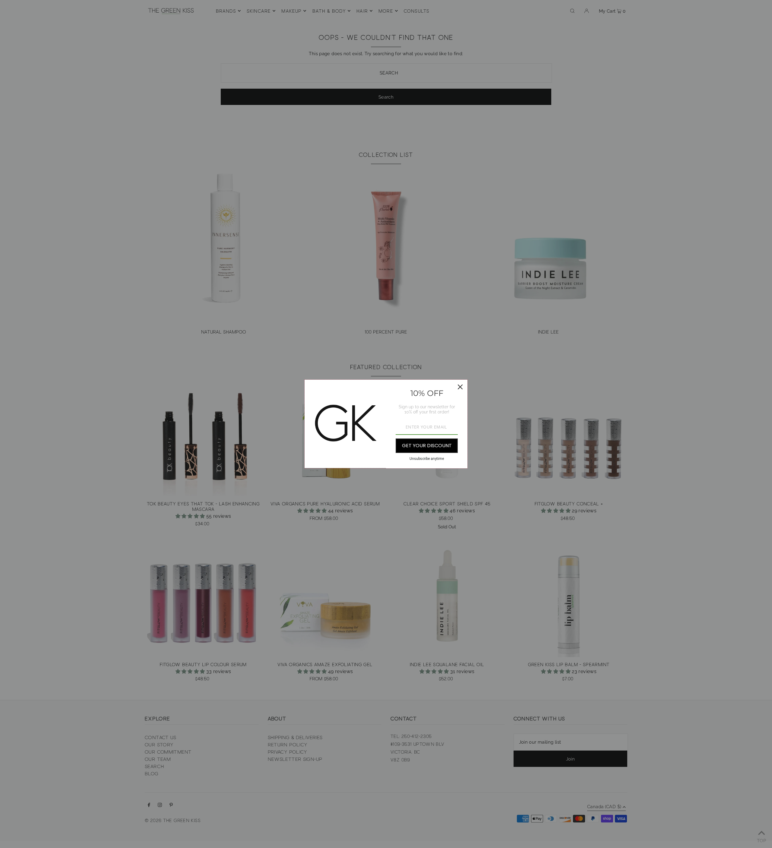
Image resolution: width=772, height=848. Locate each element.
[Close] (460, 387)
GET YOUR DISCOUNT (427, 445)
